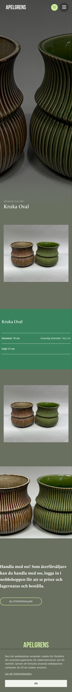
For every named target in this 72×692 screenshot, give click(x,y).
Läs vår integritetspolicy (18, 673)
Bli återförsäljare (21, 601)
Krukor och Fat (14, 201)
